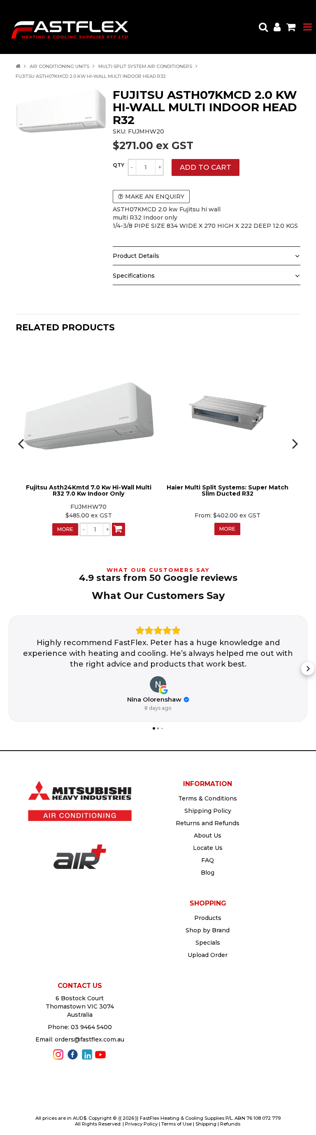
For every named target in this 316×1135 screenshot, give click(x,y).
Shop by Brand (208, 930)
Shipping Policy (207, 810)
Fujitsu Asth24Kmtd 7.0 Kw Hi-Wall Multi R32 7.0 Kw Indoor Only (88, 490)
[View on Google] (158, 684)
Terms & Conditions (207, 798)
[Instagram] (58, 1054)
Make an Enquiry (154, 196)
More (65, 529)
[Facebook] (72, 1054)
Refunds (230, 1124)
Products (207, 918)
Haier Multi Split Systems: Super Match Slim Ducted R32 (227, 490)
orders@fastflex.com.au (89, 1039)
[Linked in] (87, 1054)
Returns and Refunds (207, 823)
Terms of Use (176, 1124)
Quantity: (118, 165)
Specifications (134, 275)
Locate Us (208, 848)
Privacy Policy (141, 1124)
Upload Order (208, 955)
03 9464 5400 (91, 1027)
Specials (207, 942)
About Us (207, 835)
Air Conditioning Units (59, 66)
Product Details (136, 256)
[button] (8, 668)
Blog (207, 872)
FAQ (207, 860)
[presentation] (22, 443)
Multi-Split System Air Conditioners (145, 66)
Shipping (205, 1124)
